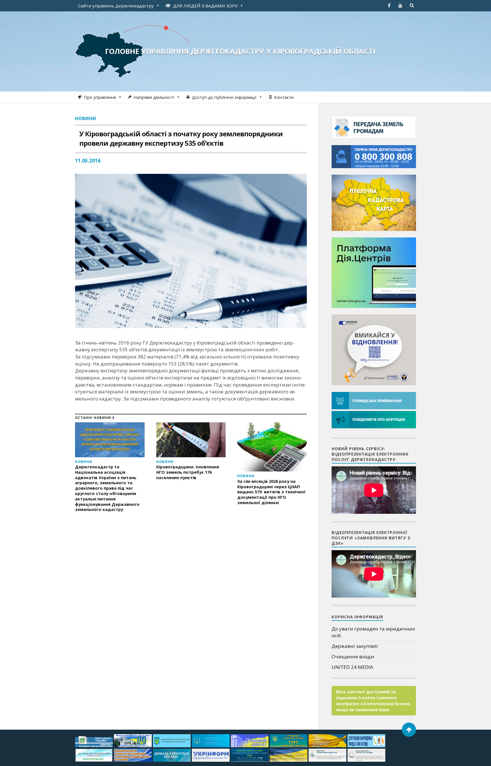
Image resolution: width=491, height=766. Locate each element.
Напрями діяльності (154, 97)
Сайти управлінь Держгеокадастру (116, 6)
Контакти (284, 97)
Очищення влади (353, 656)
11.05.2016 (88, 160)
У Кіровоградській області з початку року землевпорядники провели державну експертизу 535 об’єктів (181, 138)
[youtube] (400, 5)
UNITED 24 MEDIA (352, 667)
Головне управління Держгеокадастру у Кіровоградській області (240, 51)
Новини (85, 118)
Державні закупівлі (355, 646)
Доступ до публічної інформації (224, 97)
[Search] (411, 5)
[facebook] (389, 5)
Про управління (100, 97)
